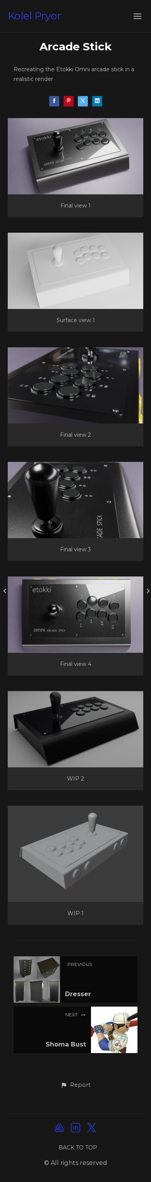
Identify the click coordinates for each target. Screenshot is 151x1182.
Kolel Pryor (34, 16)
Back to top (77, 1147)
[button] (75, 1085)
